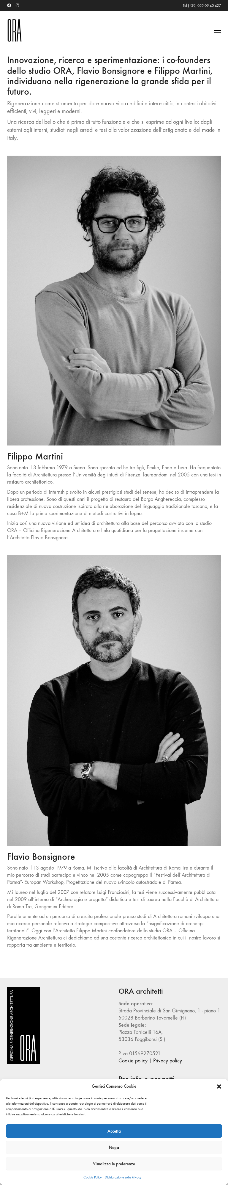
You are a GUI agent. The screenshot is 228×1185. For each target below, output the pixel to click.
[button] (219, 1086)
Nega (114, 1147)
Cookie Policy (92, 1177)
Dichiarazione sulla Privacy (123, 1177)
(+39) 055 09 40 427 (204, 5)
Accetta (114, 1131)
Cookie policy (133, 1061)
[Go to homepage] (14, 30)
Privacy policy (167, 1061)
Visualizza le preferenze (114, 1164)
